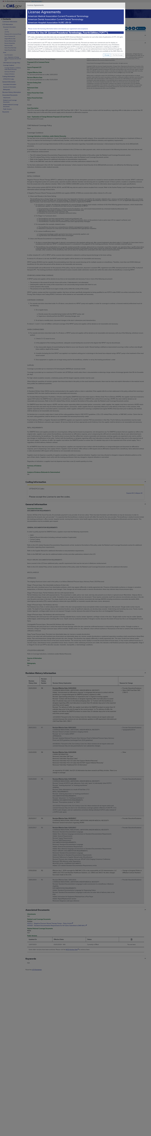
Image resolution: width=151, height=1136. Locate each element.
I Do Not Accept (117, 55)
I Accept (106, 55)
